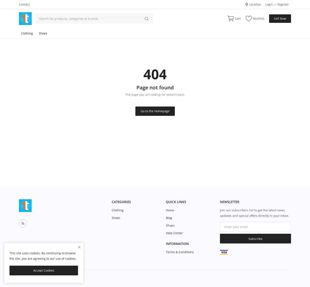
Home (170, 210)
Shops (170, 225)
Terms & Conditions (180, 252)
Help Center (174, 233)
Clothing (27, 33)
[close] (79, 247)
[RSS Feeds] (23, 223)
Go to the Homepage (155, 111)
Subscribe (255, 239)
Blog (169, 218)
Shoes (43, 33)
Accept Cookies (43, 270)
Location (254, 4)
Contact (24, 4)
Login (269, 4)
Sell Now (280, 18)
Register (283, 4)
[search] (146, 18)
